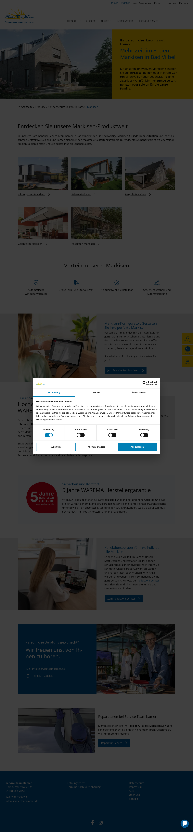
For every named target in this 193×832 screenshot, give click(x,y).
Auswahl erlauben (96, 447)
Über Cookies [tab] (139, 392)
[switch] (81, 435)
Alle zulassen (137, 447)
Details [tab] (96, 392)
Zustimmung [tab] (54, 392)
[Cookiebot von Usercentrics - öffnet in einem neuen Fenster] (144, 383)
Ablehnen (56, 447)
